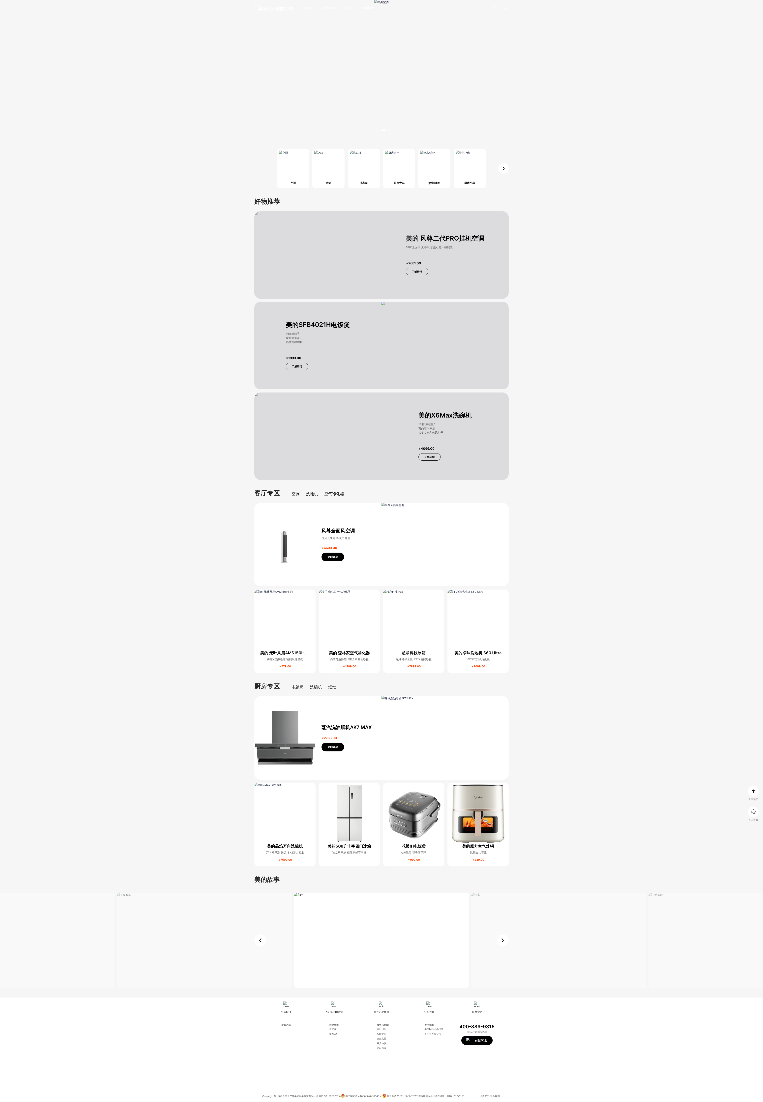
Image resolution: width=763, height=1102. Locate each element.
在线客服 (483, 1040)
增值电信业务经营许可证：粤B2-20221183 (441, 1096)
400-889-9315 (477, 1027)
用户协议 (381, 1043)
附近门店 (381, 1029)
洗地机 (312, 493)
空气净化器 (334, 493)
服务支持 (381, 1038)
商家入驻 (334, 1033)
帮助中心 (381, 1033)
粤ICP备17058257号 (330, 1096)
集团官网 (368, 8)
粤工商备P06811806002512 (402, 1096)
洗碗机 (316, 687)
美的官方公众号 (432, 1033)
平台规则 (495, 1096)
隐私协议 (381, 1048)
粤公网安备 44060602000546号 (363, 1096)
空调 (296, 493)
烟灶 (332, 687)
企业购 (349, 8)
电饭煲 (298, 687)
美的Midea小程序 (433, 1029)
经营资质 (484, 1096)
